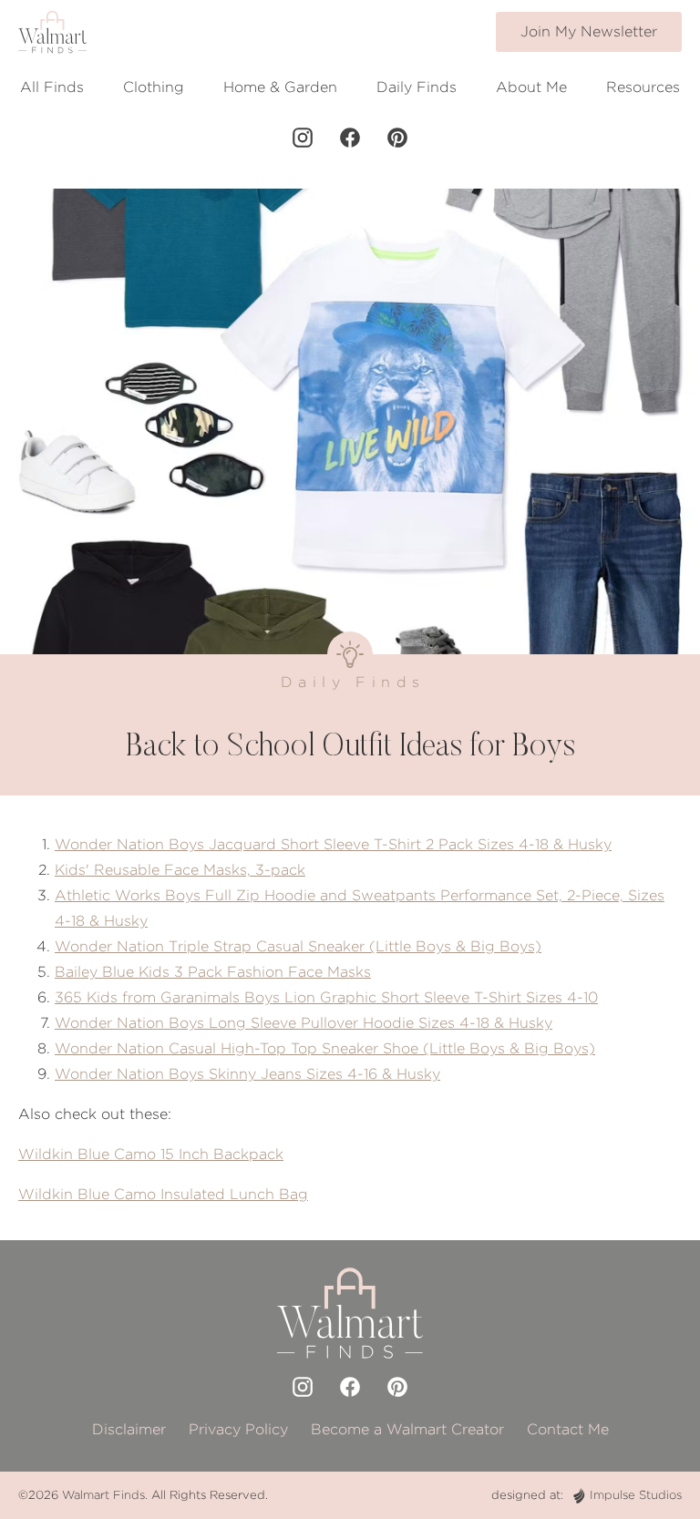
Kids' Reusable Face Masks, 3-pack (180, 869)
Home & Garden (280, 87)
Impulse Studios (636, 1495)
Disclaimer (129, 1429)
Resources (643, 87)
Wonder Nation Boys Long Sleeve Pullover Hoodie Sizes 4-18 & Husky (303, 1022)
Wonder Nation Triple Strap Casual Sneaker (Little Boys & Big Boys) (298, 946)
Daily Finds (416, 87)
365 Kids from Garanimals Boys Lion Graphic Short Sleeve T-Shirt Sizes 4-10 (326, 997)
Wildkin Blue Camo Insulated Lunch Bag (163, 1194)
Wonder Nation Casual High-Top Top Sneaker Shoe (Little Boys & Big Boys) (325, 1048)
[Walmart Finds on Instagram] (303, 137)
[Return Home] (52, 32)
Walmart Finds (103, 1495)
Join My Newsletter (588, 31)
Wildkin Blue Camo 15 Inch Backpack (150, 1154)
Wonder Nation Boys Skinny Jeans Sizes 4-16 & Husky (247, 1074)
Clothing (153, 87)
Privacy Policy (238, 1429)
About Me (531, 87)
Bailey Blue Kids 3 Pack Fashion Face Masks (213, 971)
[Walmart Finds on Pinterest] (397, 137)
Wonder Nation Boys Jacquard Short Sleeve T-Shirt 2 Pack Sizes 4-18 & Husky (333, 844)
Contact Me (568, 1429)
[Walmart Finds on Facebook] (350, 137)
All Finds (52, 87)
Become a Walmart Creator (407, 1429)
